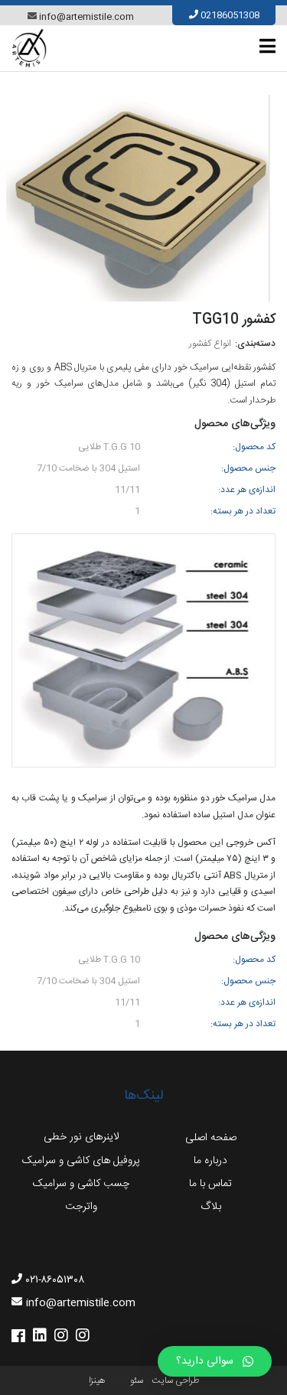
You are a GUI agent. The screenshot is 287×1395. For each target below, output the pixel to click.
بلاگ (211, 1207)
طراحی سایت (175, 1380)
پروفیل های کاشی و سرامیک (81, 1161)
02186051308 (230, 15)
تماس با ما (210, 1184)
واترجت (81, 1207)
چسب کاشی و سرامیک (81, 1184)
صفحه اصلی (210, 1138)
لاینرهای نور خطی (81, 1137)
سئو (136, 1380)
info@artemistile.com (86, 16)
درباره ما (210, 1161)
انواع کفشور (210, 343)
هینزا (97, 1380)
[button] (215, 1361)
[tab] (267, 46)
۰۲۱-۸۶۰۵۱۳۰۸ (55, 1280)
